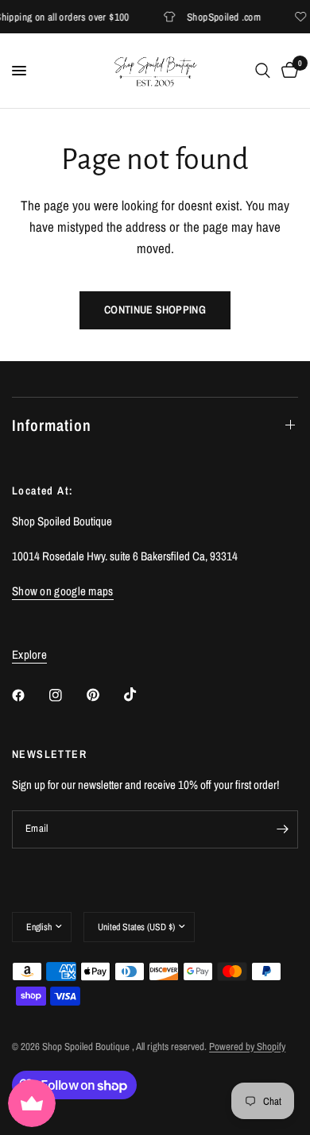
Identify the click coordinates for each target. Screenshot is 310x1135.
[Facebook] (29, 695)
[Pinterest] (104, 694)
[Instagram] (66, 695)
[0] (287, 70)
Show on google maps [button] (63, 591)
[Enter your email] (282, 829)
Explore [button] (29, 654)
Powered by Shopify (247, 1046)
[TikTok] (141, 694)
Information (51, 425)
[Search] (263, 70)
